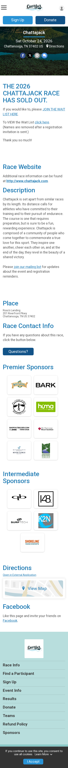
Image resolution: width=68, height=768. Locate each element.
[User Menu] (61, 8)
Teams (9, 715)
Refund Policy (15, 724)
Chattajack (34, 32)
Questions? (18, 351)
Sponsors (11, 732)
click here (42, 122)
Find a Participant (18, 673)
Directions (56, 46)
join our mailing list (27, 267)
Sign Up (17, 20)
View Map (37, 588)
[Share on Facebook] (23, 55)
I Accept (33, 761)
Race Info (11, 665)
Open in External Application (19, 574)
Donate (50, 20)
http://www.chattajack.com (27, 181)
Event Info (12, 690)
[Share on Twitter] (30, 55)
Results (9, 698)
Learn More (42, 754)
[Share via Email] (37, 55)
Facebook (10, 621)
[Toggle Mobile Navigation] (4, 7)
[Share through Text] (44, 55)
